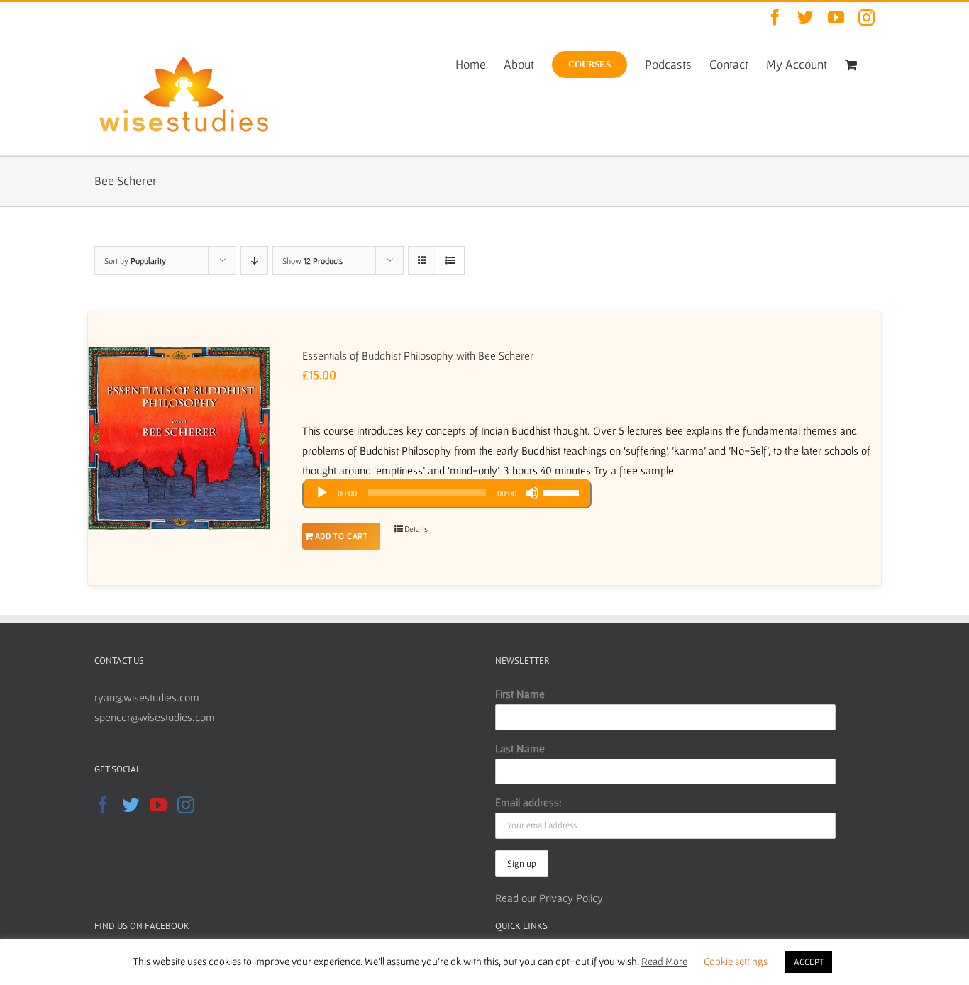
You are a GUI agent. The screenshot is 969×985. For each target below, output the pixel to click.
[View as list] (450, 260)
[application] (447, 494)
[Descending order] (254, 260)
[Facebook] (102, 804)
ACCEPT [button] (809, 962)
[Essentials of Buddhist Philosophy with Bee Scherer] (179, 438)
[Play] (322, 493)
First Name (520, 693)
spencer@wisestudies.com (154, 717)
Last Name (520, 748)
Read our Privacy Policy (549, 897)
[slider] (563, 491)
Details (416, 528)
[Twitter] (130, 804)
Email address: (528, 802)
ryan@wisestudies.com (146, 697)
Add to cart (341, 535)
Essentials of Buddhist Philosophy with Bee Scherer (417, 355)
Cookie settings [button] (736, 961)
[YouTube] (158, 804)
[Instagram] (185, 804)
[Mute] (532, 493)
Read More (664, 961)
